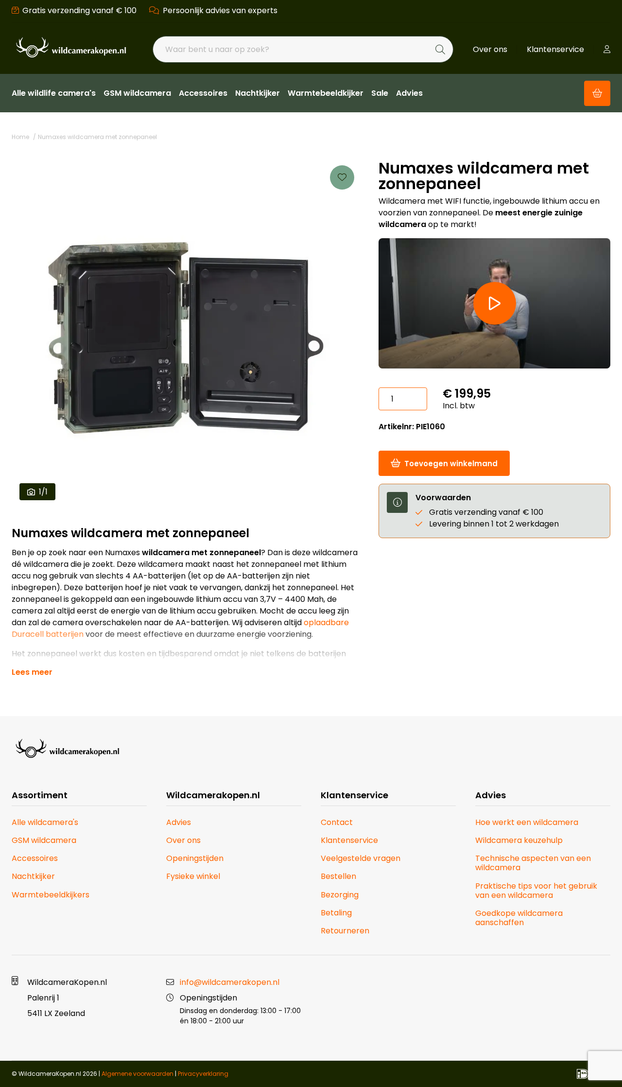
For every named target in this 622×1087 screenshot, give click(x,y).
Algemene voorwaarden (137, 1073)
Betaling (336, 912)
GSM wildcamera (137, 93)
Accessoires (203, 93)
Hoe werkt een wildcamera (526, 822)
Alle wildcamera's (45, 822)
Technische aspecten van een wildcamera (533, 863)
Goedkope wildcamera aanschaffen (519, 918)
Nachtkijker (257, 93)
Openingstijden (195, 858)
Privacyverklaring (203, 1073)
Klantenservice (555, 49)
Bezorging (340, 894)
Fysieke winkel (193, 876)
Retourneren (345, 930)
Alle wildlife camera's (54, 93)
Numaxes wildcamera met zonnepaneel (97, 137)
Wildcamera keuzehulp (519, 840)
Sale (379, 93)
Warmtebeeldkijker (325, 93)
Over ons (490, 49)
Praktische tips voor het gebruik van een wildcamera (536, 890)
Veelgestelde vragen (360, 858)
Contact (337, 822)
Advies (409, 93)
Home (20, 137)
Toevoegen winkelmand (451, 463)
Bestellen (338, 876)
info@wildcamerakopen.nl (229, 982)
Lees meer (32, 672)
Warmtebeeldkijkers (50, 894)
